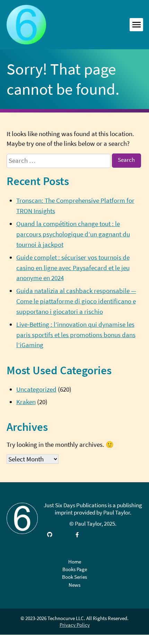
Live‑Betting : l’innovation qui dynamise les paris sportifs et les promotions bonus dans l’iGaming (75, 334)
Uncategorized (36, 389)
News (74, 585)
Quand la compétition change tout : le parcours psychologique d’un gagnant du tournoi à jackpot (73, 234)
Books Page (74, 569)
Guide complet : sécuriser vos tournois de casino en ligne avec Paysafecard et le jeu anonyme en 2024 (73, 267)
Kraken (26, 402)
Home (74, 561)
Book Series (74, 577)
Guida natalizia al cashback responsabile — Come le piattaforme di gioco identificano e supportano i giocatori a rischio (76, 301)
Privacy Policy (75, 624)
